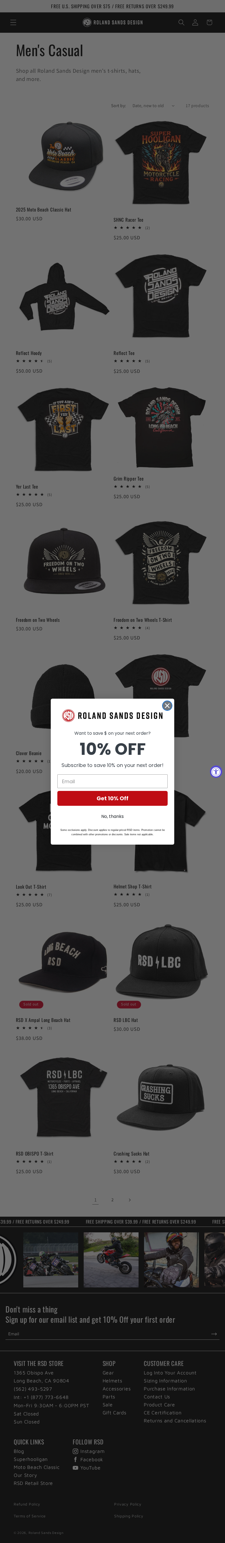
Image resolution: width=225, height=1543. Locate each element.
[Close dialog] (167, 706)
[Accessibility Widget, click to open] (216, 771)
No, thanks (112, 816)
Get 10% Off (112, 798)
